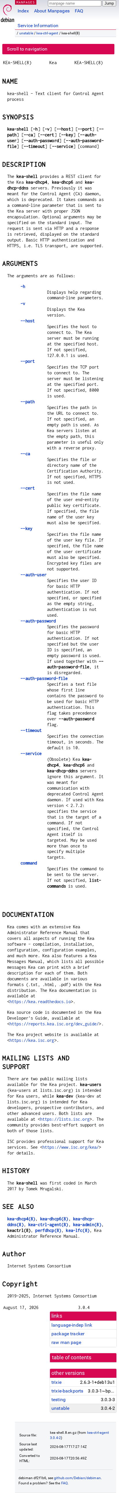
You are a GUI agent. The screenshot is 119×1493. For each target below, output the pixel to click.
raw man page (66, 1342)
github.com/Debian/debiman (77, 1478)
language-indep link (71, 1325)
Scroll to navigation (27, 49)
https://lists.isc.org (65, 1119)
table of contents (72, 1357)
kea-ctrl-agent (47, 33)
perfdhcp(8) (48, 1230)
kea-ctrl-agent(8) (48, 1224)
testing (58, 1399)
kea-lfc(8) (78, 1230)
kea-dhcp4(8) (21, 1218)
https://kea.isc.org (32, 1040)
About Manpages (52, 11)
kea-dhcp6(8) (54, 1218)
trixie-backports (67, 1391)
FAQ (79, 11)
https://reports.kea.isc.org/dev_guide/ (54, 1023)
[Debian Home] (7, 11)
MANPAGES (25, 2)
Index (23, 11)
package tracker (67, 1333)
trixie (56, 1382)
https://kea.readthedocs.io (40, 1001)
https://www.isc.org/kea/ (70, 1147)
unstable (26, 33)
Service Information (38, 25)
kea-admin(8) (87, 1224)
